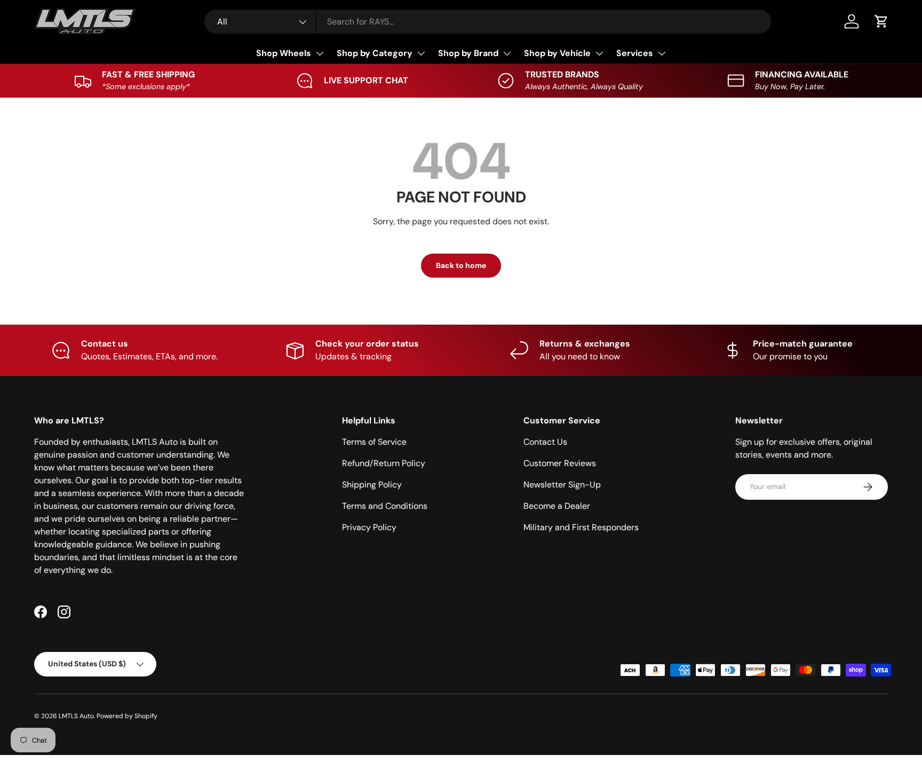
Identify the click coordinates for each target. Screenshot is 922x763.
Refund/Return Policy (383, 463)
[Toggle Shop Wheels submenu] (319, 53)
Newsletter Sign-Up (562, 484)
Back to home (461, 265)
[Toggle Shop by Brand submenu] (506, 53)
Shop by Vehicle (557, 53)
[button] (881, 21)
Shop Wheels (283, 53)
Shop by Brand (468, 53)
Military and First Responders (581, 527)
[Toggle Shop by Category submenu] (421, 53)
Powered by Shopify (127, 716)
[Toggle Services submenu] (661, 53)
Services (634, 53)
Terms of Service (374, 441)
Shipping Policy (372, 484)
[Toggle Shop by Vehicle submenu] (599, 53)
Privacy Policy (369, 527)
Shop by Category (374, 53)
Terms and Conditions (384, 506)
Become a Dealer (556, 506)
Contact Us (545, 441)
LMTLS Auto (76, 716)
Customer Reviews (559, 463)
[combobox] (488, 22)
